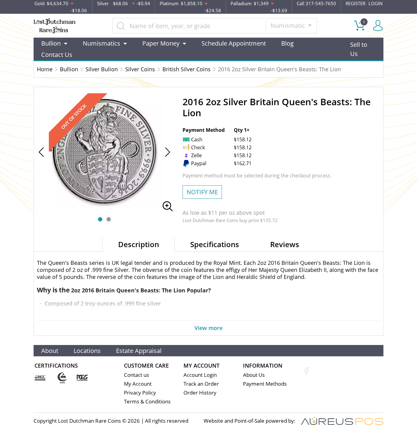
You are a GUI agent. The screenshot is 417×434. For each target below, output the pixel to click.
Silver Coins (140, 69)
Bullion (69, 69)
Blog (287, 43)
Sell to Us (358, 49)
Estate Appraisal (138, 351)
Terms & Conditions (147, 401)
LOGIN (375, 3)
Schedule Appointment (233, 43)
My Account (138, 383)
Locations (87, 351)
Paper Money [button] (160, 43)
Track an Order (201, 383)
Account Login (200, 374)
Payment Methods (265, 383)
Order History (199, 392)
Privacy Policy (140, 392)
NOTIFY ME (202, 192)
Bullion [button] (51, 43)
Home (45, 69)
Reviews (284, 244)
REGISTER (355, 3)
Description (138, 244)
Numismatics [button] (101, 43)
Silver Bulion (101, 69)
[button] (100, 219)
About (49, 351)
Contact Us (56, 54)
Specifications (214, 244)
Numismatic (288, 25)
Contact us (136, 374)
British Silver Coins (186, 69)
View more (208, 328)
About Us (254, 374)
